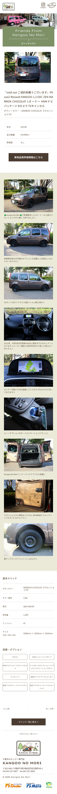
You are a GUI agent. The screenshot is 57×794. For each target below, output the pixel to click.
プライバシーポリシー (28, 734)
